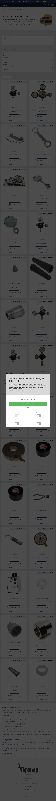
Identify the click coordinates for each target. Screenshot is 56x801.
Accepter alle (28, 404)
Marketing (39, 421)
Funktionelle (39, 412)
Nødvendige (17, 412)
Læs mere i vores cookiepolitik (17, 390)
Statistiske (17, 421)
